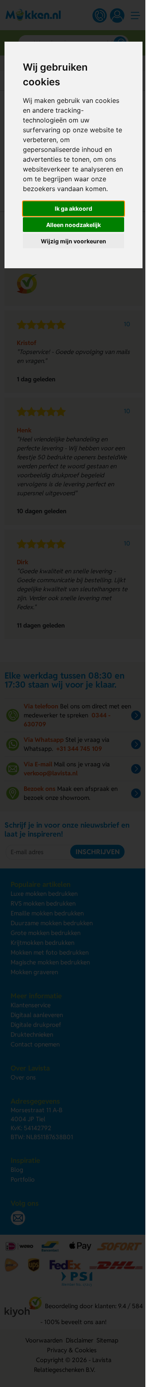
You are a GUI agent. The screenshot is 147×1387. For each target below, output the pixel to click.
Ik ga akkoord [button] (73, 208)
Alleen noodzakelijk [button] (73, 224)
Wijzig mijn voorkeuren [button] (73, 241)
